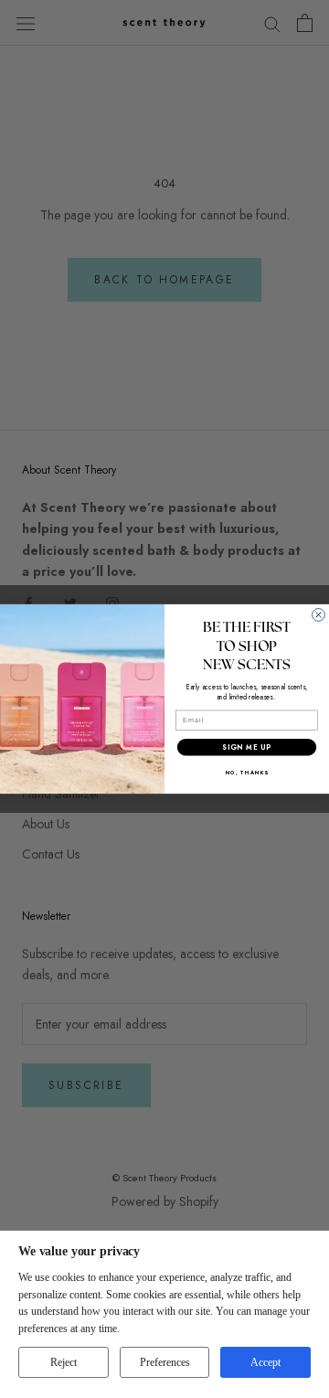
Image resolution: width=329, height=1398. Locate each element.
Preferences (165, 1362)
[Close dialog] (319, 615)
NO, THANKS (247, 772)
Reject (63, 1362)
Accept (265, 1362)
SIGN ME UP (246, 747)
